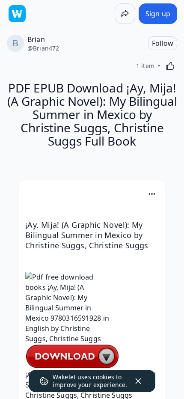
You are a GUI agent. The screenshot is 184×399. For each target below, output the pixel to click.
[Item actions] (152, 194)
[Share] (125, 13)
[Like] (170, 66)
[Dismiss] (138, 381)
